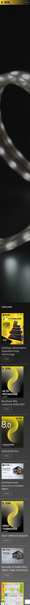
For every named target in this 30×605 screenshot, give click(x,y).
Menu (27, 2)
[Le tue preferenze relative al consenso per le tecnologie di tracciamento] (2, 603)
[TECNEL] (6, 3)
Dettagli (6, 359)
